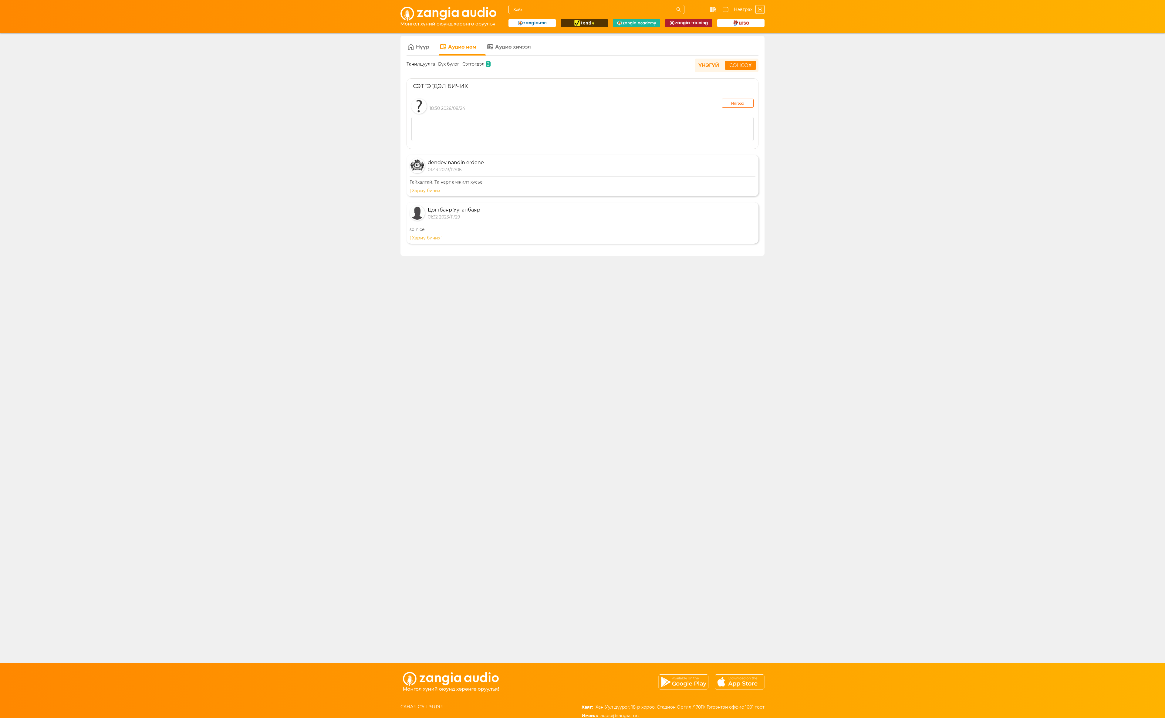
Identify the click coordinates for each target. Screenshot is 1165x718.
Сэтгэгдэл (475, 64)
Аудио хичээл (513, 47)
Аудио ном (462, 47)
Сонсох (740, 65)
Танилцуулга (421, 64)
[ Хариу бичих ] (426, 190)
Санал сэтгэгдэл (422, 707)
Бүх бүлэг (448, 64)
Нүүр (422, 47)
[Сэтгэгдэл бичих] (582, 129)
